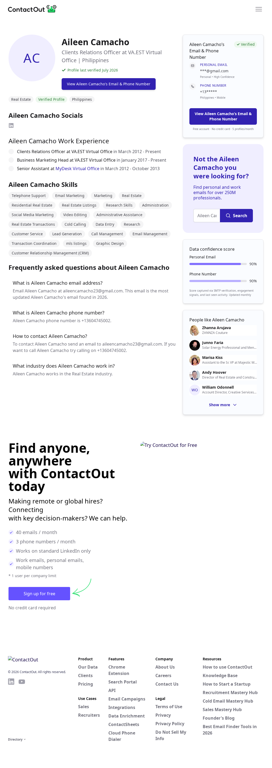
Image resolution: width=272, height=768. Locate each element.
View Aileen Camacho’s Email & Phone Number (223, 116)
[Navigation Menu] (258, 8)
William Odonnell (218, 387)
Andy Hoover (214, 372)
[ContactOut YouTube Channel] (22, 706)
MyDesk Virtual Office (77, 168)
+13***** (208, 91)
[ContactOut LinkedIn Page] (11, 706)
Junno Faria (212, 343)
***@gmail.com (214, 70)
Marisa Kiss (212, 357)
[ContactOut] (34, 9)
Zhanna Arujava (216, 328)
